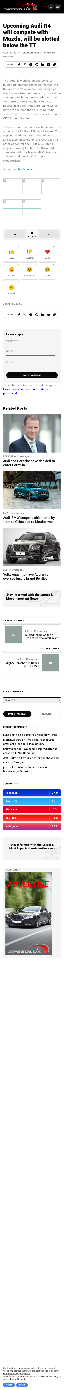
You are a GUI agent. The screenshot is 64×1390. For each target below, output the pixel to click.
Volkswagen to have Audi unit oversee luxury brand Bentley (25, 576)
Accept (9, 1385)
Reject (22, 1385)
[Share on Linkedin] (43, 64)
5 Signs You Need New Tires (39, 735)
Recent (46, 714)
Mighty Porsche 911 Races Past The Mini (22, 664)
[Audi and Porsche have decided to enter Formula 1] (32, 433)
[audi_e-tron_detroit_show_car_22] (31, 186)
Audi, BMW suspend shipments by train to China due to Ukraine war (29, 519)
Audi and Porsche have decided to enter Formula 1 (29, 463)
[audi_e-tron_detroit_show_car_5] (12, 207)
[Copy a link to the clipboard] (54, 64)
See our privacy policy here (16, 1373)
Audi (36, 52)
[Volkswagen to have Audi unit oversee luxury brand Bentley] (32, 546)
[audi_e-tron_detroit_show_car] (31, 207)
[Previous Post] (13, 634)
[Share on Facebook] (19, 64)
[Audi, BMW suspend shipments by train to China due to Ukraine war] (32, 489)
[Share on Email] (49, 64)
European (27, 52)
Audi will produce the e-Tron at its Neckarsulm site (42, 636)
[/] (51, 7)
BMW (5, 513)
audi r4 (17, 304)
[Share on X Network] (25, 64)
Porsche (8, 456)
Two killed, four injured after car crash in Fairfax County (28, 742)
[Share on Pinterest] (37, 64)
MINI (19, 659)
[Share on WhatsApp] (31, 64)
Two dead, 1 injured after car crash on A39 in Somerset (31, 751)
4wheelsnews (23, 169)
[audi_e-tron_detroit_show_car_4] (12, 186)
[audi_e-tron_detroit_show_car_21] (50, 186)
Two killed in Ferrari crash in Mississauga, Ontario (25, 769)
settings (24, 1379)
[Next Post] (50, 662)
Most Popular (17, 714)
